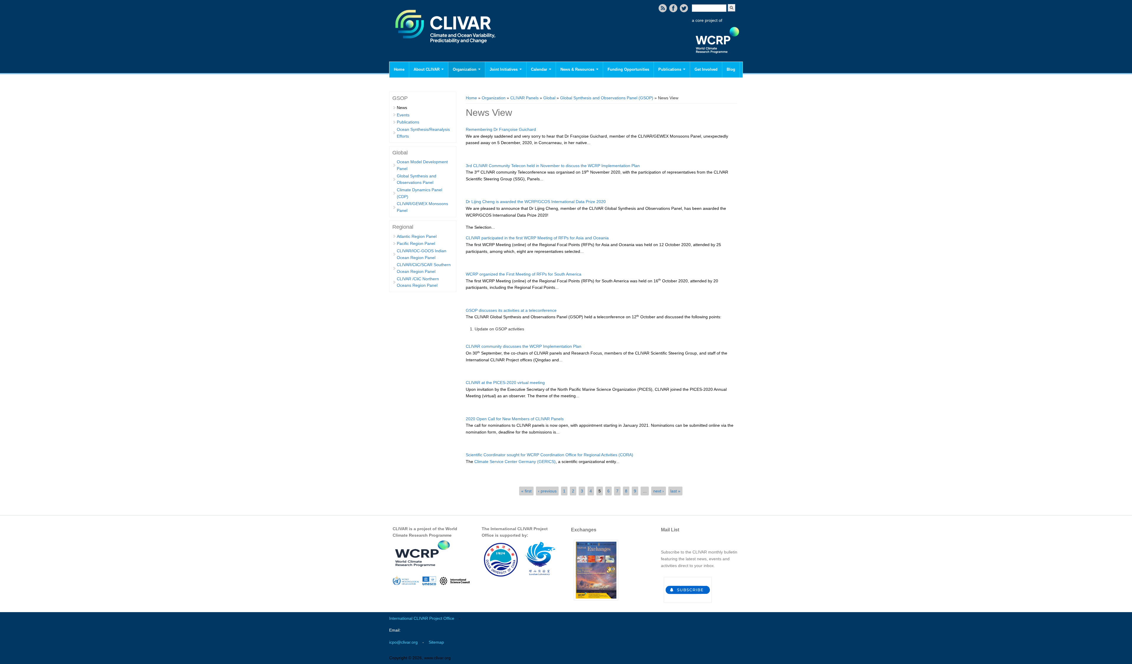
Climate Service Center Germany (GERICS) (515, 461)
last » (675, 491)
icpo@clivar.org (403, 642)
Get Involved (706, 69)
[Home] (446, 47)
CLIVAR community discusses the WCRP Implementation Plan (523, 346)
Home (399, 69)
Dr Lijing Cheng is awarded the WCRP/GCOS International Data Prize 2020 (536, 201)
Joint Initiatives (504, 69)
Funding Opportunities (628, 69)
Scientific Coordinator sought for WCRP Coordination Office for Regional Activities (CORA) (549, 454)
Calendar (539, 69)
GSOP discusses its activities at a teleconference (511, 310)
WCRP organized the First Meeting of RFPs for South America (523, 274)
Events (403, 115)
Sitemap (436, 642)
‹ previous (547, 491)
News (402, 107)
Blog (731, 69)
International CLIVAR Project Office (421, 618)
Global (549, 97)
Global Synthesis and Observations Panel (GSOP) (606, 97)
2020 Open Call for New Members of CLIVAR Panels (515, 418)
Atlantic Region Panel (417, 236)
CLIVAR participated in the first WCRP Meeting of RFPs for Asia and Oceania (537, 237)
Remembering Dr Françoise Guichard (501, 129)
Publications (670, 69)
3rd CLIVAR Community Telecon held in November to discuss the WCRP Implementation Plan (553, 165)
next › (658, 491)
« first (526, 491)
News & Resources (577, 69)
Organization (465, 69)
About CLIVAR (427, 69)
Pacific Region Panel (416, 243)
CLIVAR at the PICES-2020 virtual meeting (505, 382)
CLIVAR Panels (524, 97)
